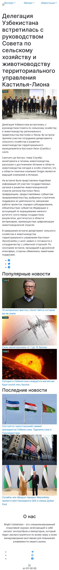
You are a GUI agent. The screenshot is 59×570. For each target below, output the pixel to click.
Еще (4, 504)
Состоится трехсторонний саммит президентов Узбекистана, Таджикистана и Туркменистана (27, 429)
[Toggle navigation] (53, 4)
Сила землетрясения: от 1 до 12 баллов (24, 347)
